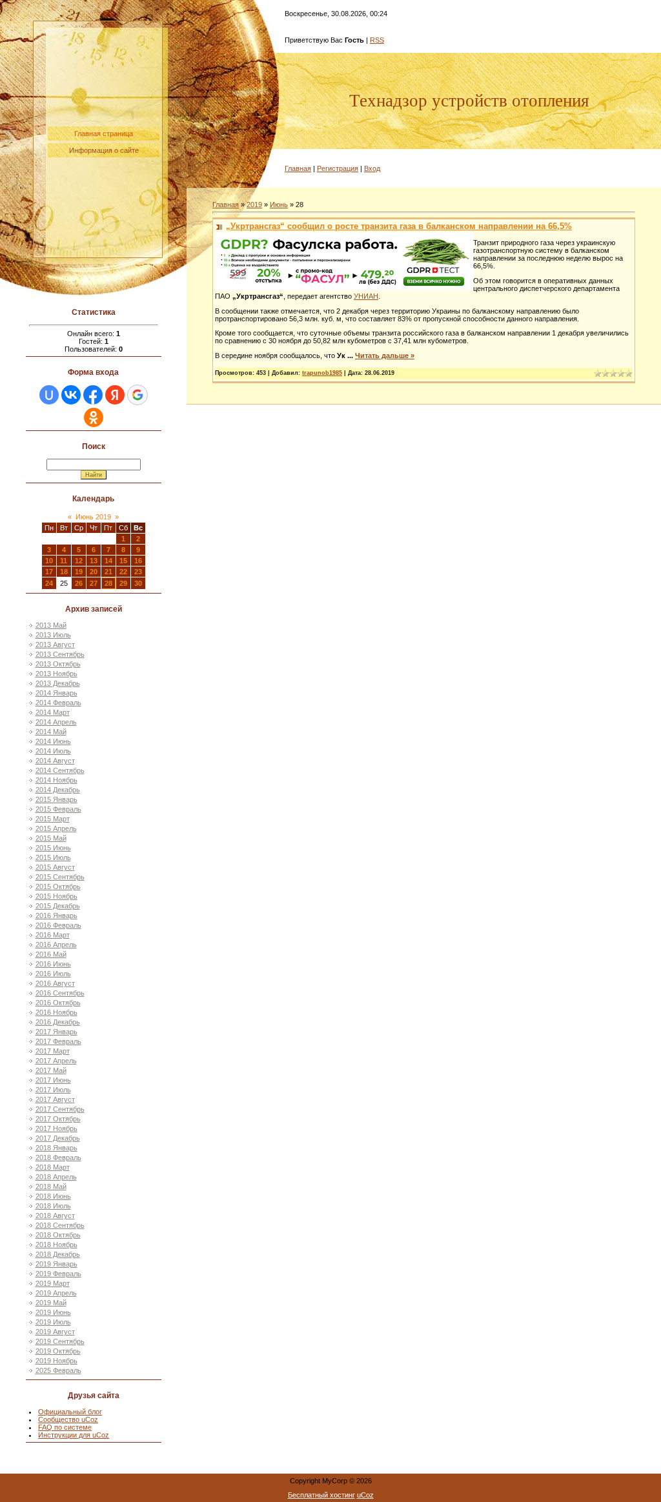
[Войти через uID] (49, 395)
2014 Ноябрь (56, 780)
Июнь (279, 204)
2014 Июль (53, 751)
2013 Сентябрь (60, 654)
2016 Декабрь (58, 1022)
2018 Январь (56, 1148)
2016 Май (51, 954)
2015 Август (55, 867)
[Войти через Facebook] (93, 395)
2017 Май (51, 1070)
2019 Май (51, 1303)
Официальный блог (70, 1412)
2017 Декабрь (58, 1138)
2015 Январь (56, 799)
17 (49, 572)
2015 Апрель (56, 828)
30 (138, 583)
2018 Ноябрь (56, 1244)
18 (64, 572)
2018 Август (55, 1215)
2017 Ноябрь (56, 1128)
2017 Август (55, 1099)
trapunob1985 (322, 373)
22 (123, 572)
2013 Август (55, 644)
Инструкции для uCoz (73, 1435)
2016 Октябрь (58, 1002)
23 (138, 572)
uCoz (365, 1495)
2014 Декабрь (58, 790)
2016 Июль (53, 973)
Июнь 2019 (93, 517)
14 (108, 561)
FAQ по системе (65, 1427)
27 (93, 583)
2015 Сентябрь (60, 877)
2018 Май (51, 1186)
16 (138, 561)
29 (123, 583)
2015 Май (51, 838)
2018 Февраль (58, 1157)
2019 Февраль (58, 1273)
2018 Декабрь (58, 1254)
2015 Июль (53, 857)
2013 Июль (53, 635)
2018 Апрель (56, 1177)
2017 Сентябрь (60, 1109)
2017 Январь (56, 1032)
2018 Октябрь (58, 1235)
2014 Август (55, 761)
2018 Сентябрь (60, 1225)
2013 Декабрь (58, 683)
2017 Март (53, 1051)
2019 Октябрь (58, 1351)
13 (93, 561)
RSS (377, 40)
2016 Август (55, 983)
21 (108, 572)
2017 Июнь (53, 1080)
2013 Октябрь (58, 664)
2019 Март (53, 1283)
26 (79, 583)
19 (79, 572)
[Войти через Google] (137, 395)
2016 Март (53, 935)
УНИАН (366, 296)
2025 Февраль (58, 1370)
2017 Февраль (58, 1041)
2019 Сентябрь (60, 1341)
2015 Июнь (53, 848)
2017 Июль (53, 1090)
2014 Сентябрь (60, 770)
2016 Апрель (56, 944)
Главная (298, 168)
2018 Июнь (53, 1196)
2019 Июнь (53, 1312)
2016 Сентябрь (60, 993)
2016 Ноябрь (56, 1012)
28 (108, 583)
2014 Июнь (53, 741)
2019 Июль (53, 1322)
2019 (254, 204)
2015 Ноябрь (56, 896)
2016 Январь (56, 915)
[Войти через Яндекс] (115, 395)
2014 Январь (56, 693)
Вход (372, 168)
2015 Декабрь (58, 906)
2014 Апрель (56, 722)
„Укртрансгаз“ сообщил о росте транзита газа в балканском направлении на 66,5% (399, 226)
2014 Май (51, 732)
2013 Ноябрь (56, 673)
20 (93, 572)
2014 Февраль (58, 702)
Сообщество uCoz (68, 1419)
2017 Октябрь (58, 1119)
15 (123, 561)
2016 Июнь (53, 964)
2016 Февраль (58, 925)
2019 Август (55, 1332)
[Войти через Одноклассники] (93, 417)
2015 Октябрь (58, 886)
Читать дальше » (384, 355)
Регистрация (337, 168)
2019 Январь (56, 1264)
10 (49, 561)
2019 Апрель (56, 1293)
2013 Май (51, 625)
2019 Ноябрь (56, 1361)
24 (49, 583)
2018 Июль (53, 1206)
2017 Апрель (56, 1061)
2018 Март (53, 1167)
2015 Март (53, 819)
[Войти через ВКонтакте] (71, 395)
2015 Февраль (58, 809)
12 (79, 561)
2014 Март (53, 712)
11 (63, 561)
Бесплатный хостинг (321, 1495)
